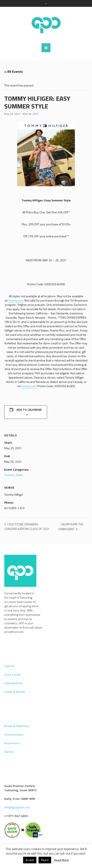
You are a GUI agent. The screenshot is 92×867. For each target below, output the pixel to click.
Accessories (12, 743)
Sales (19, 475)
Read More (61, 860)
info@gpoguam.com (17, 807)
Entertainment (13, 683)
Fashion (9, 475)
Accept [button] (30, 860)
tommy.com (16, 300)
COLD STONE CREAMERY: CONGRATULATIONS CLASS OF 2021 (27, 526)
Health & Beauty (14, 691)
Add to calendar (29, 409)
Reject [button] (45, 860)
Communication (14, 734)
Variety (8, 751)
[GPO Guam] (46, 25)
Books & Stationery (16, 726)
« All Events (13, 71)
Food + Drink (12, 674)
